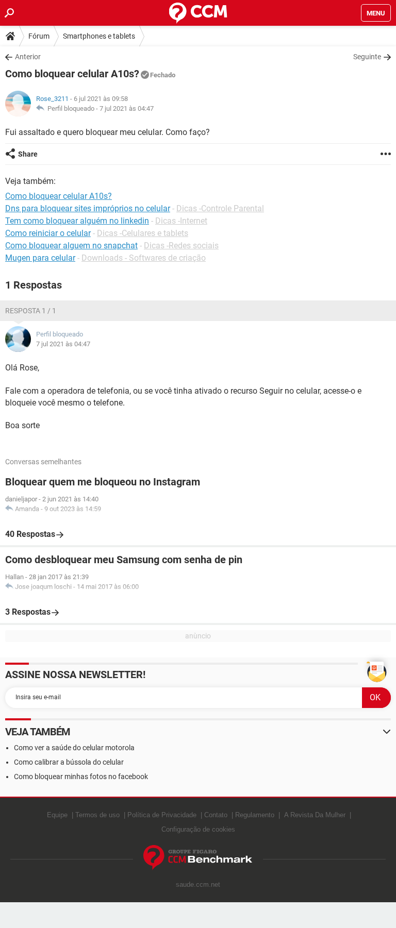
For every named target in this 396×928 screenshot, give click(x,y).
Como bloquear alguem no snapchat (71, 245)
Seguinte (367, 57)
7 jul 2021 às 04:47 (127, 108)
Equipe (57, 815)
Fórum (39, 36)
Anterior (28, 57)
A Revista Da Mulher (314, 815)
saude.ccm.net (198, 884)
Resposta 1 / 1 (30, 311)
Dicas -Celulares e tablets (142, 233)
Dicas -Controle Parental (220, 208)
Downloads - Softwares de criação (143, 258)
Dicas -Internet (181, 221)
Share (28, 154)
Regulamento (254, 815)
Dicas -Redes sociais (181, 245)
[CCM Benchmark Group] (198, 857)
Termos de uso (97, 815)
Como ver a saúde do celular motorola (74, 748)
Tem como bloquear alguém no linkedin (77, 221)
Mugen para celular (40, 258)
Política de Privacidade (161, 815)
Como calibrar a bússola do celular (69, 762)
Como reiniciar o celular (48, 233)
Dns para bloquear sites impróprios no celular (87, 208)
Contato (215, 815)
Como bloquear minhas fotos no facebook (81, 776)
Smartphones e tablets (99, 36)
